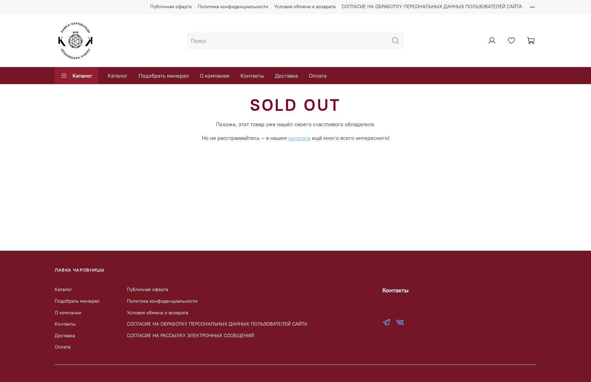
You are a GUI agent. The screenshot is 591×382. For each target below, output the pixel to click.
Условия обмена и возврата (305, 6)
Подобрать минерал (164, 75)
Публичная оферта (171, 6)
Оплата (318, 75)
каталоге (299, 137)
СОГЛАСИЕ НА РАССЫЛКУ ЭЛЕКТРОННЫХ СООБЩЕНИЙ (190, 335)
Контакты (252, 75)
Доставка (286, 75)
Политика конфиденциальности (233, 6)
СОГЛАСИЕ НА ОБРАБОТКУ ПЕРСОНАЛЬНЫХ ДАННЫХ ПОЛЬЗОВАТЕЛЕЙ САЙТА (432, 6)
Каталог (82, 75)
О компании (214, 75)
